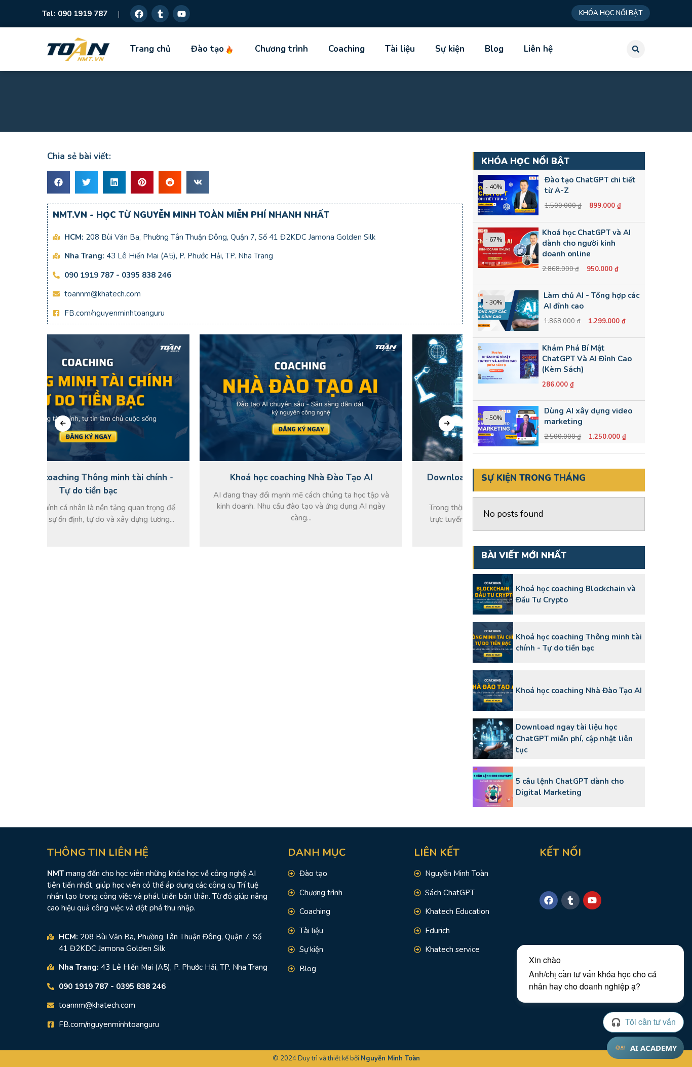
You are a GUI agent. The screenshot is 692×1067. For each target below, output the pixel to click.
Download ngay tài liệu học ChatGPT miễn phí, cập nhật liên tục (574, 738)
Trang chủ (150, 49)
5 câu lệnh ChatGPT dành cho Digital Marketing (570, 787)
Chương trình (281, 49)
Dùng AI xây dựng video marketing (588, 416)
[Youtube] (181, 13)
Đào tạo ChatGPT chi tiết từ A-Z (590, 185)
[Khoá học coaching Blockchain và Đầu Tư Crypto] (493, 594)
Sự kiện (450, 49)
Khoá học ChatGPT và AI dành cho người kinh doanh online (586, 243)
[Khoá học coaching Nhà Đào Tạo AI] (493, 690)
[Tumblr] (160, 13)
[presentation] (63, 423)
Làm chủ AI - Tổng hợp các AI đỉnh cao (591, 300)
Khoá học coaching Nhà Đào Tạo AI (579, 690)
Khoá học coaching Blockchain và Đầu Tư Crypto (576, 594)
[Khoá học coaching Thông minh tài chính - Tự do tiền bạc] (493, 642)
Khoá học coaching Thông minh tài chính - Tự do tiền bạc (579, 643)
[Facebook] (138, 13)
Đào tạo (207, 49)
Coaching (346, 49)
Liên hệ (538, 49)
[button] (636, 49)
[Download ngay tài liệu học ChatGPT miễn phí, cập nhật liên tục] (493, 738)
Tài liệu (400, 49)
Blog (494, 49)
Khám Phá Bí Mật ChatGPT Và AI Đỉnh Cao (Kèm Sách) (587, 358)
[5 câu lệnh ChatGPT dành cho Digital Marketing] (493, 787)
